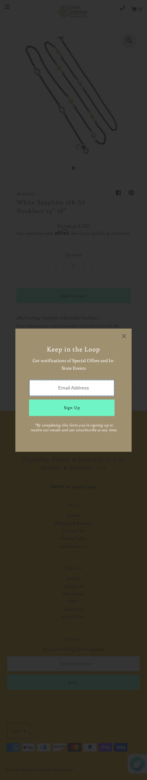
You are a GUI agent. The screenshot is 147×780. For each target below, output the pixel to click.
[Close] (124, 336)
